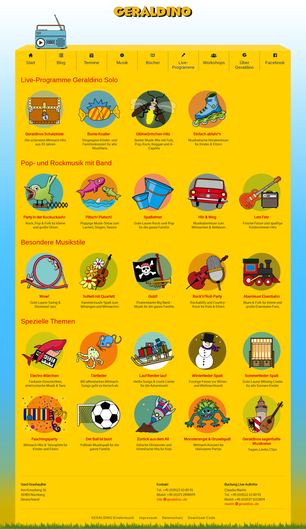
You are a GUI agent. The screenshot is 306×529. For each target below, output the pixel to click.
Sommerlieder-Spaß (261, 375)
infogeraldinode (172, 499)
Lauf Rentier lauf (152, 375)
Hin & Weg (207, 217)
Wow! (44, 296)
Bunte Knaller (98, 134)
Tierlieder (99, 375)
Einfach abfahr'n (207, 134)
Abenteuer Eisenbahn (262, 296)
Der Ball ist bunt (99, 439)
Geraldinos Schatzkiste (44, 134)
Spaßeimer (153, 217)
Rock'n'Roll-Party (207, 296)
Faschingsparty (44, 439)
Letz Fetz (261, 217)
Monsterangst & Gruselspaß (207, 439)
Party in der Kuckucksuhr (44, 217)
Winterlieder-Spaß (207, 375)
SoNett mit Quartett (99, 296)
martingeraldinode (242, 504)
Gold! (152, 296)
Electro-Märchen (44, 375)
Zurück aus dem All (153, 439)
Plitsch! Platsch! (99, 217)
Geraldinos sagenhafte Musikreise (261, 441)
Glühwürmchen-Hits (153, 134)
